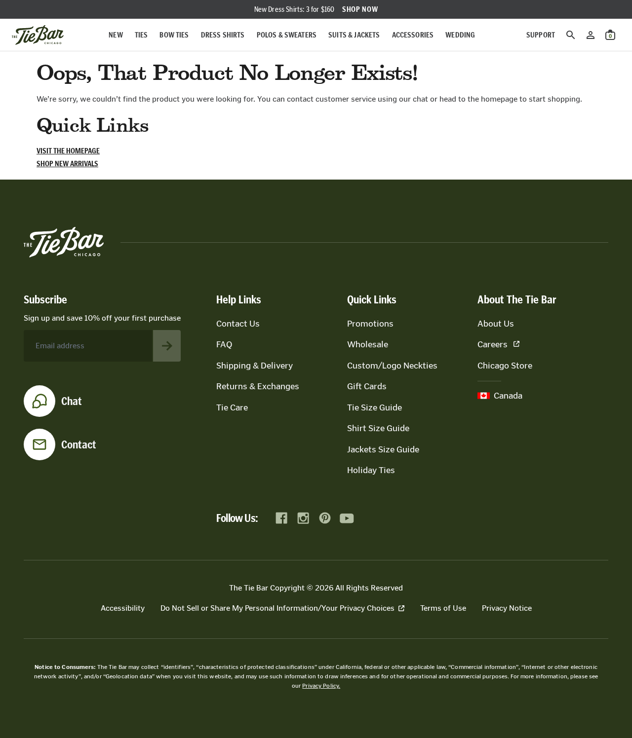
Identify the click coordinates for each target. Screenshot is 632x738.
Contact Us (238, 323)
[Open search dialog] (571, 35)
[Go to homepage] (38, 35)
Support (540, 34)
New (115, 34)
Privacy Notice (507, 608)
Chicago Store (504, 365)
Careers (492, 344)
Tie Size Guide (374, 407)
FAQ (224, 344)
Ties (141, 34)
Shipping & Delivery (254, 365)
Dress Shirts (223, 34)
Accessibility (123, 608)
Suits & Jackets (354, 34)
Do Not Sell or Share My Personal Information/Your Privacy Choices (277, 608)
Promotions (370, 323)
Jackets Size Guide (383, 449)
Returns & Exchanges (257, 386)
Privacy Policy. (321, 685)
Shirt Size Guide (378, 428)
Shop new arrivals (67, 163)
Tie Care (232, 407)
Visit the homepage (68, 150)
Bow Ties (174, 34)
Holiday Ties (371, 470)
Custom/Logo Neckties (392, 365)
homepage (499, 99)
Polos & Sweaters (287, 34)
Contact (78, 444)
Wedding (460, 34)
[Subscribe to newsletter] (167, 346)
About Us (495, 323)
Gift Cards (367, 386)
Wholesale (367, 344)
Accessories (413, 34)
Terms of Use (443, 608)
